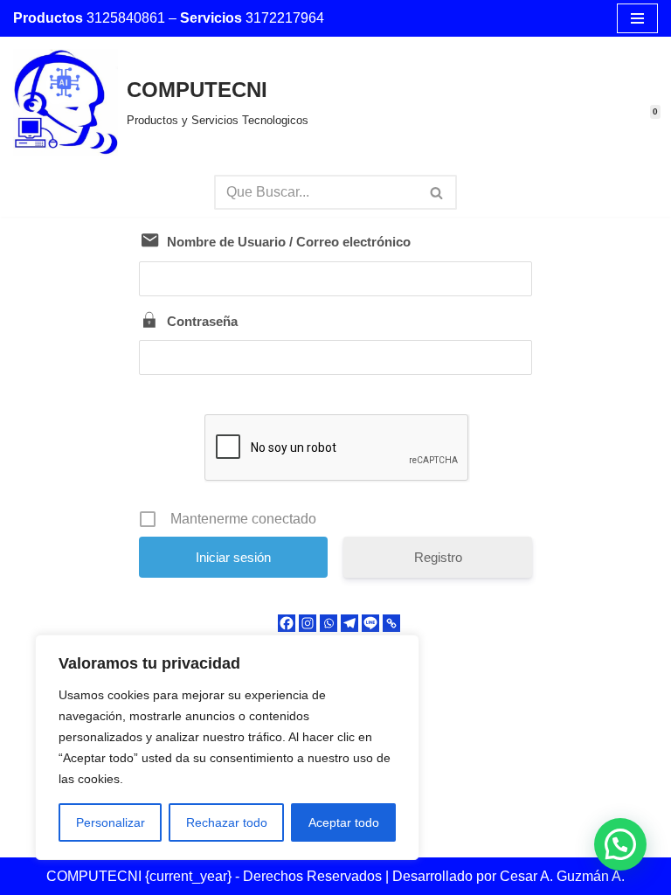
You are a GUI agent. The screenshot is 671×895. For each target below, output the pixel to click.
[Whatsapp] (328, 623)
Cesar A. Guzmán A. (562, 876)
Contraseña (202, 321)
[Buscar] (437, 192)
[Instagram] (307, 623)
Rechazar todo (226, 822)
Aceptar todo (343, 822)
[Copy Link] (391, 623)
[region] (227, 747)
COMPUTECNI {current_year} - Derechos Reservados (215, 876)
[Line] (370, 623)
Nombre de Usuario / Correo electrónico (289, 241)
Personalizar (110, 822)
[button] (620, 844)
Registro (438, 557)
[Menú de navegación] (637, 18)
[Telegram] (349, 623)
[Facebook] (286, 623)
